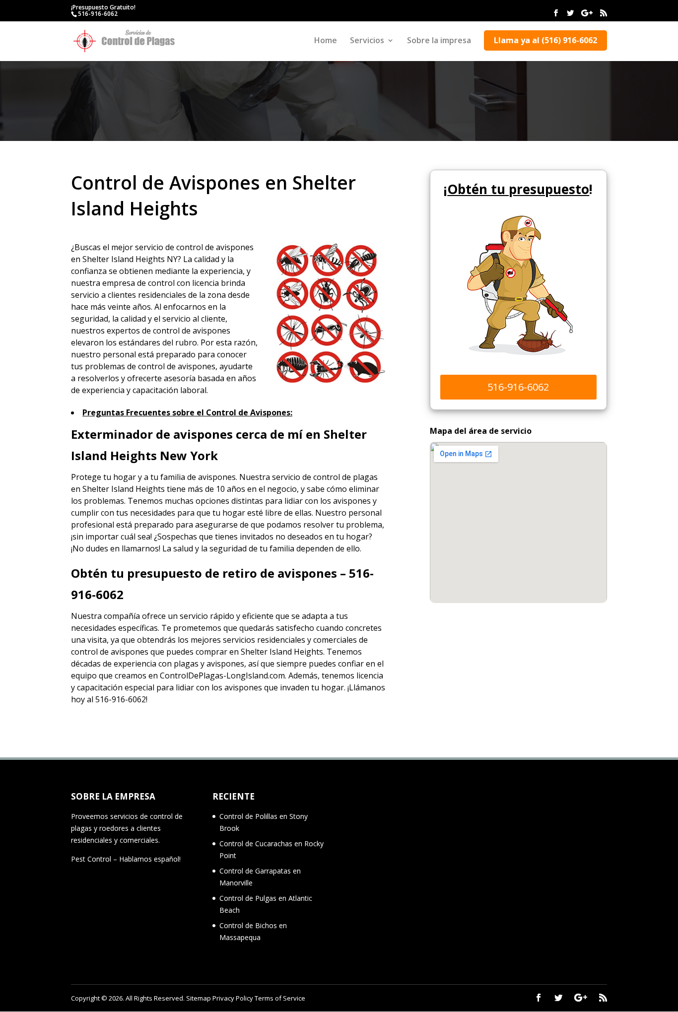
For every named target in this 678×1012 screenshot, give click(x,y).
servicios (239, 639)
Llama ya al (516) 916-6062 (545, 40)
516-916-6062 (98, 13)
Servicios (367, 41)
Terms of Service (280, 998)
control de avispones (109, 651)
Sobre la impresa (439, 41)
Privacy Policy (232, 998)
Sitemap (198, 998)
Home (325, 41)
